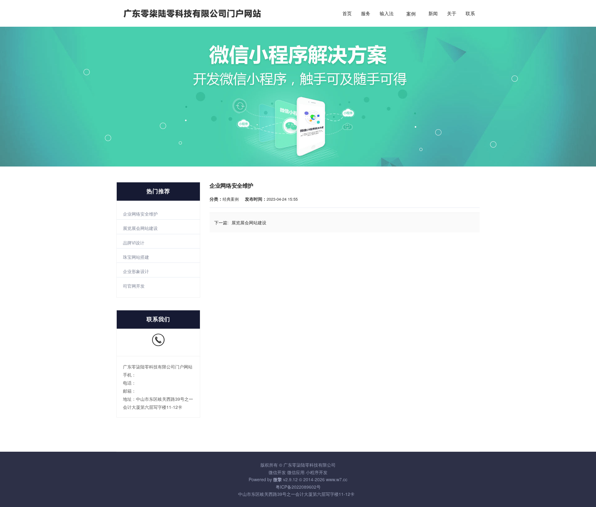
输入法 (387, 14)
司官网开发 (134, 286)
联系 (470, 14)
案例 (411, 14)
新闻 (433, 14)
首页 (347, 14)
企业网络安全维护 (140, 214)
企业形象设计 (136, 271)
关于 (451, 14)
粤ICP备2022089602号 (298, 487)
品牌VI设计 (133, 243)
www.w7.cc (336, 479)
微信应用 (296, 472)
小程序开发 (316, 472)
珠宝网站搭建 (136, 257)
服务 (365, 14)
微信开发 (277, 472)
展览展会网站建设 (140, 228)
